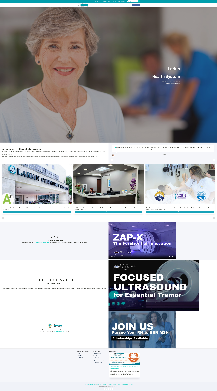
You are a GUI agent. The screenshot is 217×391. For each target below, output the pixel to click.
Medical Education (117, 4)
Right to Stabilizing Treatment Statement (127, 384)
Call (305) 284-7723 (54, 334)
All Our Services (97, 353)
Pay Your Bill (96, 357)
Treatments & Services (102, 4)
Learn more (54, 290)
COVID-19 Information (108, 1)
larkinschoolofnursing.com (58, 331)
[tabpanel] (37, 190)
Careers (123, 1)
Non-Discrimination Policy (116, 384)
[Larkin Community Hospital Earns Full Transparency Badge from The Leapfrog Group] (124, 359)
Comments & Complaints (99, 360)
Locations (110, 4)
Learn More (54, 245)
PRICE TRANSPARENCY (83, 359)
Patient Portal (117, 1)
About (79, 353)
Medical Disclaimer (87, 384)
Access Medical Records (99, 359)
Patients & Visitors (127, 4)
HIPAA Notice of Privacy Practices (107, 384)
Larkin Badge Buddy (98, 362)
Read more (37, 211)
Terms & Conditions (93, 384)
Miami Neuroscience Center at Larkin (41, 242)
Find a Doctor (98, 1)
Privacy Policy (99, 384)
